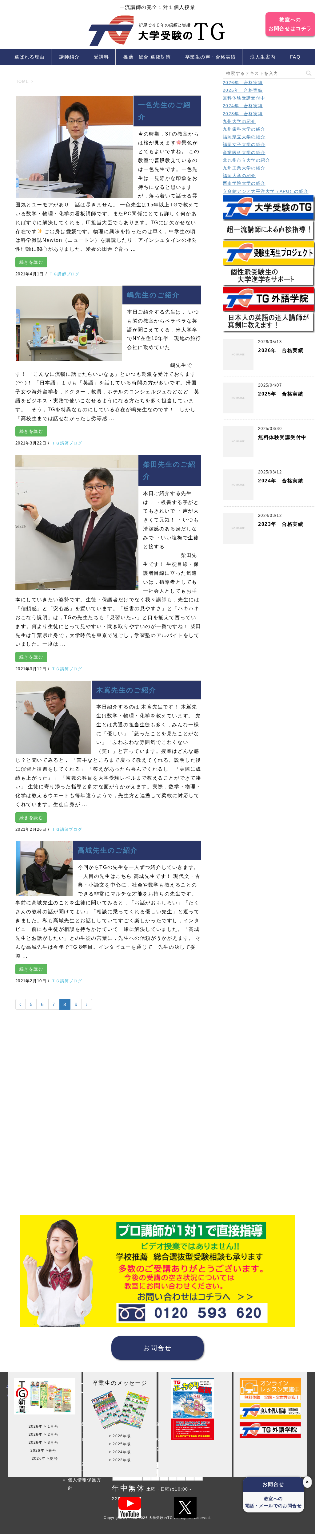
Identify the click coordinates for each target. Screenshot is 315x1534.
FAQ (295, 56)
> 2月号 (51, 1434)
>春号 (51, 1450)
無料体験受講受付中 (244, 97)
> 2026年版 (120, 1436)
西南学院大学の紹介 (244, 183)
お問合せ (157, 1347)
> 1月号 (51, 1426)
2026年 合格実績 (243, 82)
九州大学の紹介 (239, 121)
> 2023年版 (120, 1460)
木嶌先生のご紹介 (126, 690)
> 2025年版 (120, 1444)
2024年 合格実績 (243, 105)
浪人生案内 (263, 56)
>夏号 (52, 1458)
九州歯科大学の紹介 (244, 129)
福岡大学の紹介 (239, 175)
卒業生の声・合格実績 (210, 56)
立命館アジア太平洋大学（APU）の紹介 (266, 191)
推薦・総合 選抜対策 (147, 56)
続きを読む (31, 262)
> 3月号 (51, 1442)
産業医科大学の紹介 (244, 152)
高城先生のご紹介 (108, 850)
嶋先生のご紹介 (153, 295)
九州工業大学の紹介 (244, 167)
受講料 (101, 56)
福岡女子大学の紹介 (244, 144)
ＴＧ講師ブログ (64, 274)
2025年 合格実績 (243, 90)
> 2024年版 (120, 1452)
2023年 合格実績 (243, 113)
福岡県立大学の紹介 (244, 136)
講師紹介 (69, 56)
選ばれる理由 (29, 56)
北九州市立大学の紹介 (246, 160)
